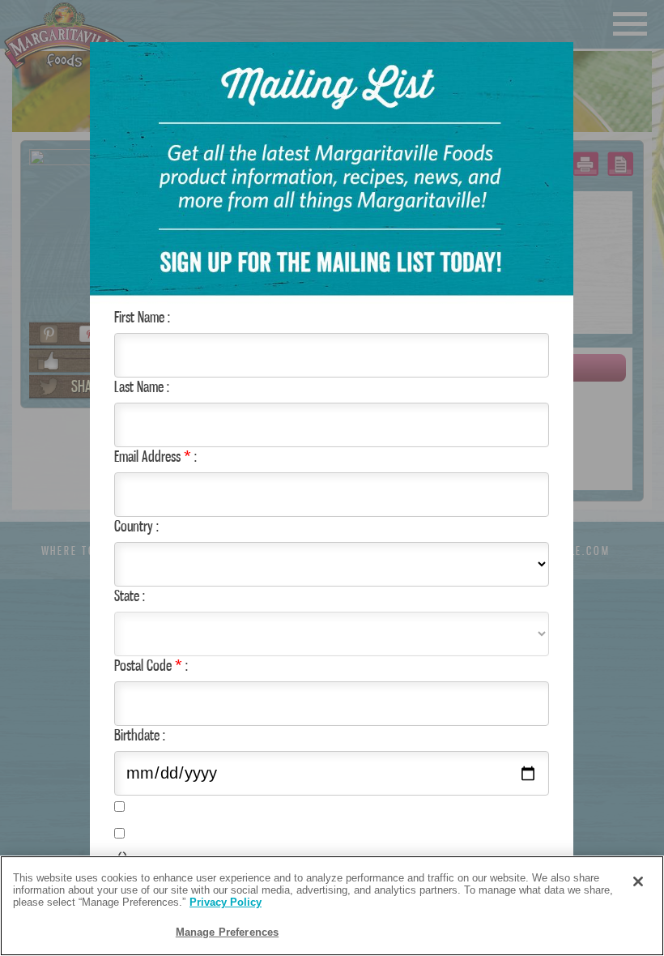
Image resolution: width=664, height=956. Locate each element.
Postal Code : (151, 665)
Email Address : (155, 456)
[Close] (638, 881)
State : (129, 595)
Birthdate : (139, 735)
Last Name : (141, 386)
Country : (136, 526)
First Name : (142, 317)
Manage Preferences (227, 932)
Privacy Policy (225, 902)
